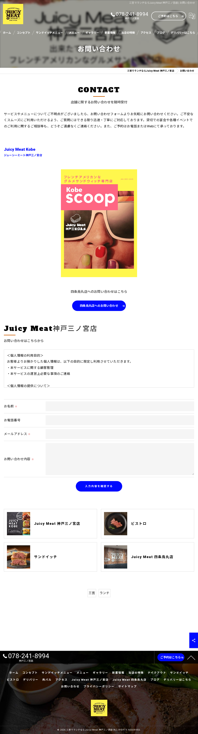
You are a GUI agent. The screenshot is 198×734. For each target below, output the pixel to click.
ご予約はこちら (168, 16)
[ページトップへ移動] (191, 657)
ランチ (105, 593)
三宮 (92, 593)
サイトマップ (127, 686)
